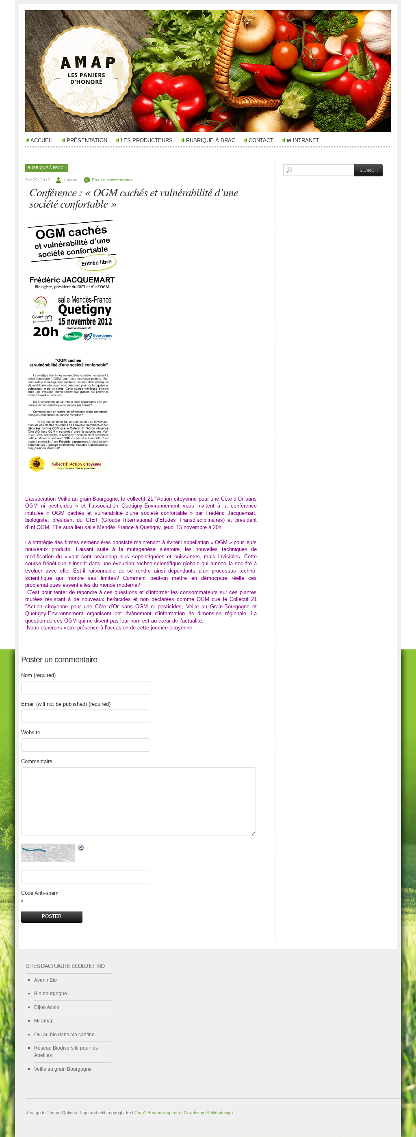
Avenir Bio (45, 980)
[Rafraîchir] (81, 848)
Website (30, 732)
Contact (261, 140)
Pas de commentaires (112, 180)
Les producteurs (147, 140)
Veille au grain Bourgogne (63, 1069)
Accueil (41, 140)
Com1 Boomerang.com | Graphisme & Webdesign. (184, 1112)
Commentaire (36, 761)
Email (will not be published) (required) (65, 704)
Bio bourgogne (50, 993)
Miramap (44, 1021)
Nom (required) (38, 675)
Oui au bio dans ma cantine (64, 1034)
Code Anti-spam (39, 893)
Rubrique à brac (210, 140)
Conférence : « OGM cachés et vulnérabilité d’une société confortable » (133, 197)
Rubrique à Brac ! (47, 168)
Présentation (87, 140)
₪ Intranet (303, 140)
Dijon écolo (46, 1007)
